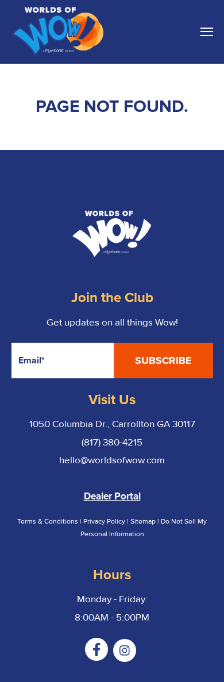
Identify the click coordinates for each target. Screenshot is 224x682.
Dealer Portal (112, 496)
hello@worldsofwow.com (112, 460)
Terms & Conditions (47, 521)
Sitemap (143, 521)
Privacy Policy (104, 521)
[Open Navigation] (206, 32)
